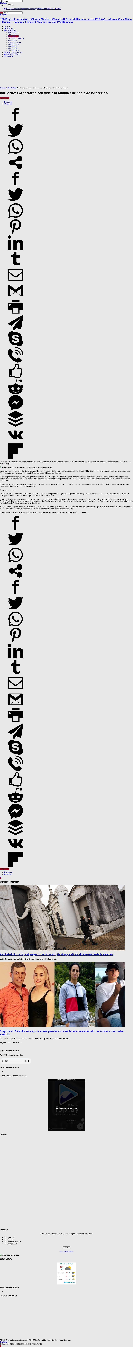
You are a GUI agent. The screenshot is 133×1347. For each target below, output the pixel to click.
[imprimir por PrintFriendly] (15, 314)
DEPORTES (12, 40)
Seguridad (10, 1238)
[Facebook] (0, 3)
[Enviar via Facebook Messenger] (15, 410)
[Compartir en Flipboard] (15, 458)
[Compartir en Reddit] (15, 394)
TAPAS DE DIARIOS (14, 52)
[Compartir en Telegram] (15, 330)
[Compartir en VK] (15, 442)
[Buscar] (1, 1)
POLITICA (12, 48)
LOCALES (9, 29)
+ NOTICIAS (11, 31)
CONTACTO (10, 56)
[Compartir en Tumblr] (15, 266)
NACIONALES (13, 36)
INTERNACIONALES (16, 38)
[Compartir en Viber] (15, 362)
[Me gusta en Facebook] (15, 378)
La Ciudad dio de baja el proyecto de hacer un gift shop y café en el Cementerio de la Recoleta (56, 954)
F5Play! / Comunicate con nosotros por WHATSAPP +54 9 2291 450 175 (33, 9)
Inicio (4, 88)
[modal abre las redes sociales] (15, 170)
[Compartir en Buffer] (15, 426)
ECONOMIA (12, 46)
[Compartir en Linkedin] (15, 250)
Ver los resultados (66, 1251)
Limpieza (10, 1240)
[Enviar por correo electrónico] (15, 282)
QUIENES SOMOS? (13, 54)
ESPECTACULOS (14, 42)
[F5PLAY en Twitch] (6, 3)
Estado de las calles (14, 1242)
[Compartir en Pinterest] (15, 234)
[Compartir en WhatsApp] (15, 154)
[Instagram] (1, 3)
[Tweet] (15, 138)
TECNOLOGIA (13, 50)
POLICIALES (13, 44)
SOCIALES (12, 34)
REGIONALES (13, 33)
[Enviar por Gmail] (15, 298)
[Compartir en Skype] (15, 346)
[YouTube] (3, 3)
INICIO (7, 27)
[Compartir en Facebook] (15, 122)
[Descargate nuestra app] (5, 3)
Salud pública (12, 1244)
